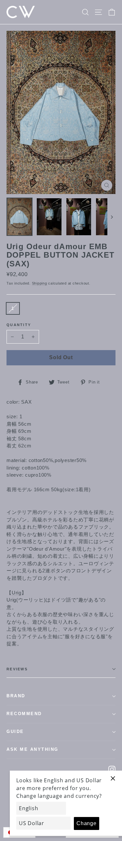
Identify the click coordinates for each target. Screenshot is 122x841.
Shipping (39, 283)
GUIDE (15, 731)
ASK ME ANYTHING (33, 749)
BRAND (16, 696)
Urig (16, 592)
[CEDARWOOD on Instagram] (111, 769)
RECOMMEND (24, 714)
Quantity (19, 325)
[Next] (111, 217)
